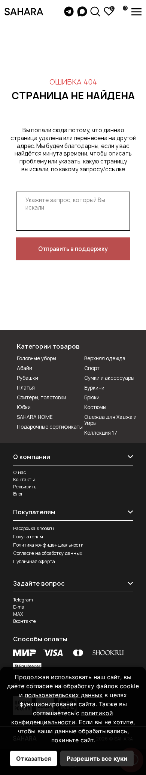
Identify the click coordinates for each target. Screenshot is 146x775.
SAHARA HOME (35, 417)
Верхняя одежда (104, 358)
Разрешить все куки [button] (97, 758)
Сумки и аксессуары (109, 378)
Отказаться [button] (33, 758)
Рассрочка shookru (33, 528)
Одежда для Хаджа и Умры (110, 420)
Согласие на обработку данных (47, 553)
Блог (18, 494)
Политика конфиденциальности (48, 545)
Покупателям (28, 536)
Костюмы (95, 407)
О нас (19, 472)
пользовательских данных (64, 695)
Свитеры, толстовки (41, 397)
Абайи (24, 368)
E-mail (20, 607)
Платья (26, 387)
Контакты (24, 479)
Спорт (92, 368)
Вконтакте (24, 621)
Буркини (94, 387)
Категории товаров (48, 346)
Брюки (92, 397)
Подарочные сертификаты (50, 426)
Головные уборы (36, 358)
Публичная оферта (34, 561)
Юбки (24, 407)
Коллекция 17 (100, 432)
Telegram (23, 600)
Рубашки (27, 378)
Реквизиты (25, 486)
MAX (18, 614)
